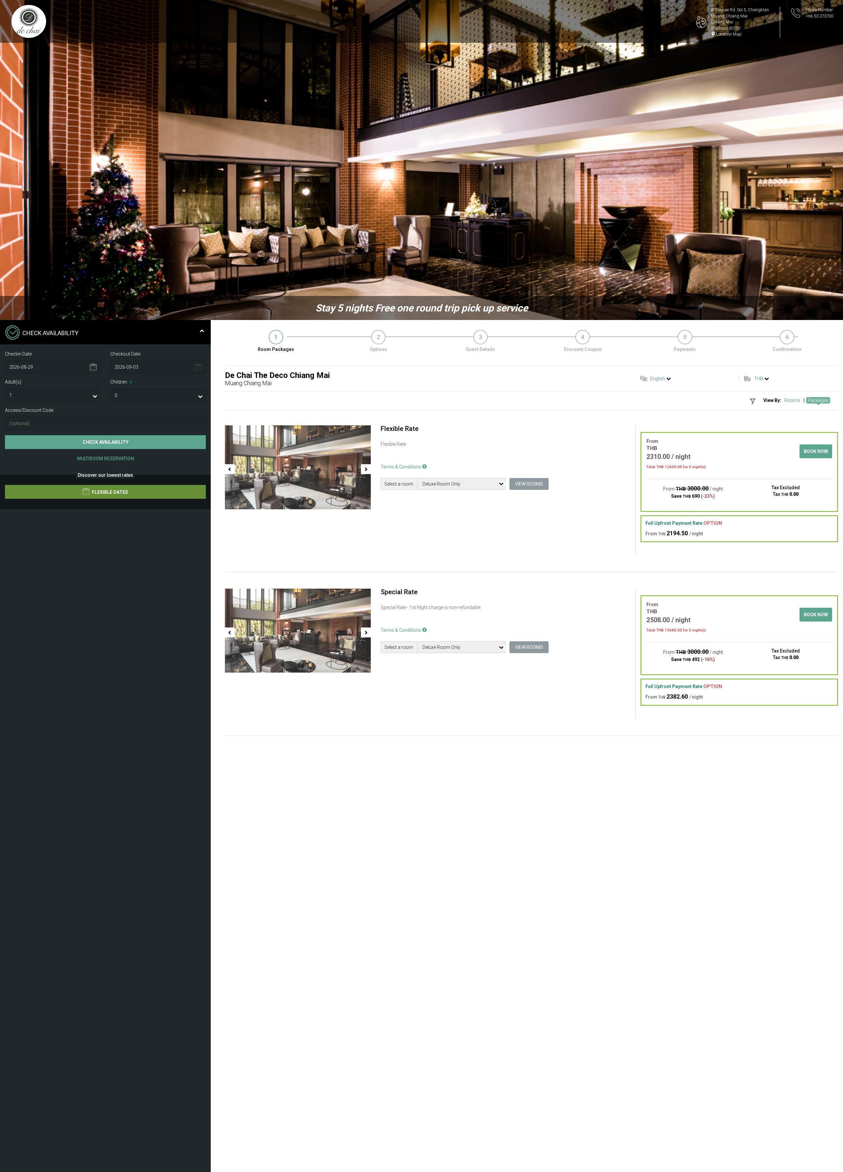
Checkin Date (18, 354)
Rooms (792, 400)
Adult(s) (13, 382)
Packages (818, 400)
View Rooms (529, 484)
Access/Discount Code (29, 410)
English (657, 378)
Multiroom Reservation (105, 458)
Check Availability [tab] (50, 333)
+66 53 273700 (819, 15)
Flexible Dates (109, 492)
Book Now (816, 451)
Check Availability (105, 442)
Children (120, 382)
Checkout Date (125, 354)
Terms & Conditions (401, 466)
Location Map (728, 34)
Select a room (398, 484)
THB (758, 378)
